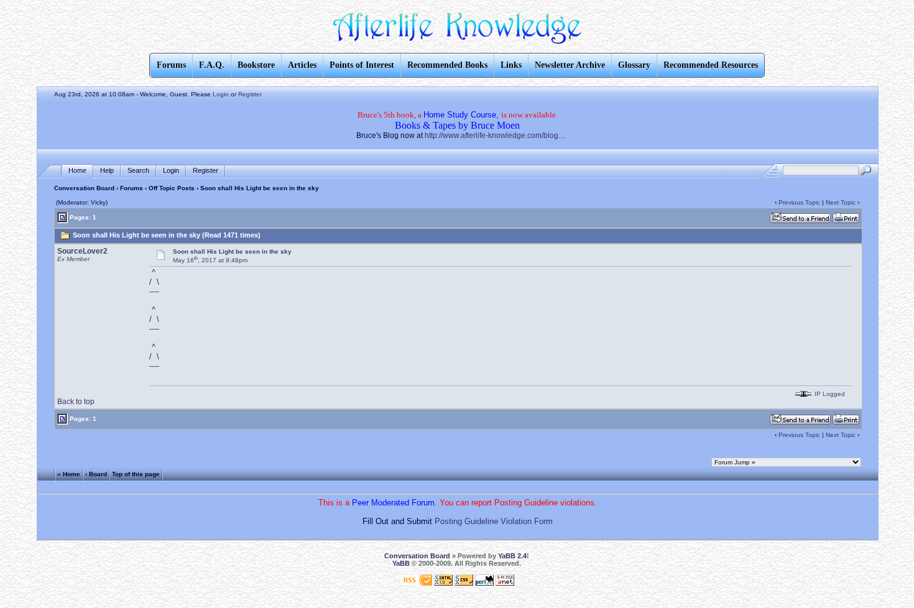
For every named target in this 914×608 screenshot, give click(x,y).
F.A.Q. (211, 65)
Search (138, 170)
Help (107, 170)
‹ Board (96, 474)
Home (77, 170)
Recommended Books (447, 65)
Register (250, 94)
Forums (131, 188)
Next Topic (841, 202)
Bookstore (256, 65)
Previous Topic (799, 202)
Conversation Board (84, 188)
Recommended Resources (710, 65)
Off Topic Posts (172, 188)
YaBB (401, 563)
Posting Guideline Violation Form (494, 521)
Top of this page (136, 474)
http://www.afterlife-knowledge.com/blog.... (495, 135)
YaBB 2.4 (512, 556)
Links (511, 65)
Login (221, 94)
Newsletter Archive (570, 65)
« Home (68, 474)
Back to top (76, 401)
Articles (302, 65)
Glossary (634, 65)
